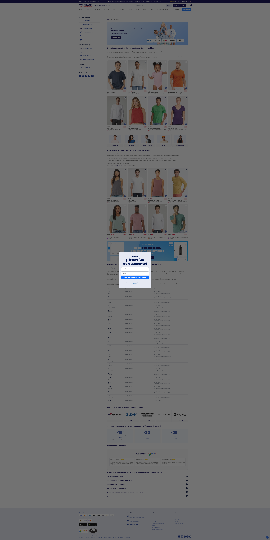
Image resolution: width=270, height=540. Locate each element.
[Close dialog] (149, 254)
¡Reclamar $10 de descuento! (135, 277)
